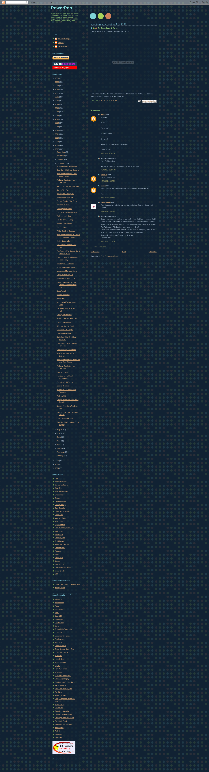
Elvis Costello (60, 508)
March (59, 448)
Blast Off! (58, 616)
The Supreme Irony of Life (64, 718)
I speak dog (59, 659)
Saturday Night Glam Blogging (68, 170)
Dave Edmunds (60, 501)
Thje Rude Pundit (61, 721)
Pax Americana (60, 685)
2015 (57, 119)
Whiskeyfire (59, 728)
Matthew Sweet (60, 518)
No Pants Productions (63, 675)
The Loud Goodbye (64, 322)
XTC (56, 574)
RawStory (58, 692)
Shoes (57, 554)
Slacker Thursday (63, 295)
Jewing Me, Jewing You (65, 194)
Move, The (59, 521)
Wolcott (57, 731)
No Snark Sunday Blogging (67, 166)
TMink (103, 186)
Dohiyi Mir (58, 632)
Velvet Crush (59, 571)
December (61, 152)
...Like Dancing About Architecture (67, 584)
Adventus (58, 599)
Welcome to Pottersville (63, 724)
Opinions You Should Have (65, 682)
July (59, 433)
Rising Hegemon (61, 695)
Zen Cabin (58, 737)
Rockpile (58, 551)
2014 (57, 123)
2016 (57, 116)
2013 (57, 127)
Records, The (60, 538)
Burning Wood (60, 588)
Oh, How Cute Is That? (65, 326)
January (60, 456)
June (59, 437)
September (61, 163)
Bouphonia (59, 619)
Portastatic (59, 534)
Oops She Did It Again (65, 330)
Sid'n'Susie (59, 558)
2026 (57, 78)
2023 (57, 89)
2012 (57, 130)
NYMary (61, 43)
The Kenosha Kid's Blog (63, 714)
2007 (57, 149)
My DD (57, 666)
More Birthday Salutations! (66, 350)
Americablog (59, 603)
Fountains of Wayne (62, 511)
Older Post (153, 251)
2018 (57, 108)
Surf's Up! (60, 298)
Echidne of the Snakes (63, 636)
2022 (57, 93)
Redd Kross (59, 541)
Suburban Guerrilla (62, 711)
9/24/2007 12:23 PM (108, 170)
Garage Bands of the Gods (67, 201)
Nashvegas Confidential (65, 263)
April (59, 444)
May (59, 441)
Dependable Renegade (63, 629)
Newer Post (95, 251)
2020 (57, 100)
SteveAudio (59, 708)
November (61, 156)
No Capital (58, 672)
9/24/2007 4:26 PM (108, 197)
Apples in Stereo (61, 481)
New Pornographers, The (64, 528)
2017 (57, 112)
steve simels (106, 202)
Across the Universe (64, 223)
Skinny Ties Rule (63, 190)
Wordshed (58, 734)
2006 (57, 461)
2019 (57, 104)
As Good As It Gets (64, 216)
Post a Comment (100, 247)
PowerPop (61, 8)
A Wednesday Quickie (65, 197)
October (60, 160)
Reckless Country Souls (66, 267)
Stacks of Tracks (63, 386)
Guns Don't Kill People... (66, 382)
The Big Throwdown (64, 315)
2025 (57, 82)
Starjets (57, 561)
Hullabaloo (58, 656)
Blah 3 (57, 613)
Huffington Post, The (62, 652)
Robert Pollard (60, 548)
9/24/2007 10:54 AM (108, 153)
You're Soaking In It (64, 241)
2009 (57, 142)
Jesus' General (60, 662)
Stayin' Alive (59, 704)
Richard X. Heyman (62, 544)
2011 (57, 134)
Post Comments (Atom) (109, 256)
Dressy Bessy (60, 505)
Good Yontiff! (61, 291)
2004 (57, 468)
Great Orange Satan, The (64, 649)
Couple (57, 498)
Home (124, 251)
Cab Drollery (59, 622)
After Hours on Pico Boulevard (68, 186)
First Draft (58, 642)
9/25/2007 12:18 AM (108, 241)
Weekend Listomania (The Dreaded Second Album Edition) (67, 284)
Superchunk (59, 564)
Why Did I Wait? (63, 372)
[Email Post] (139, 101)
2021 (57, 97)
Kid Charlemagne (64, 39)
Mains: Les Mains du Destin (67, 271)
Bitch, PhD (59, 609)
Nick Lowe (59, 531)
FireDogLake (59, 639)
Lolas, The (59, 515)
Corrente (58, 626)
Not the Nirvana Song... (65, 220)
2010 (57, 138)
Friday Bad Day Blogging (66, 231)
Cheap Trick (59, 495)
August (60, 430)
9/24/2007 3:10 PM (108, 181)
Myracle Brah (60, 524)
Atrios (57, 606)
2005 (57, 464)
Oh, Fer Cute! (62, 227)
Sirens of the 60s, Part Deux (67, 318)
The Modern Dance (64, 333)
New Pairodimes (61, 669)
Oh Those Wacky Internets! (67, 212)
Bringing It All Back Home (66, 278)
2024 (57, 86)
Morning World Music (64, 209)
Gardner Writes (60, 646)
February (60, 452)
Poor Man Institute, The (63, 689)
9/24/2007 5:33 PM (108, 211)
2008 (57, 145)
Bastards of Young (63, 205)
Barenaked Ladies (61, 485)
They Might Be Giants (63, 567)
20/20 (57, 478)
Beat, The (58, 488)
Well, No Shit (61, 396)
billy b (103, 114)
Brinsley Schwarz (61, 491)
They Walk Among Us (65, 275)
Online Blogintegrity (62, 679)
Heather (104, 175)
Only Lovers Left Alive (65, 418)
